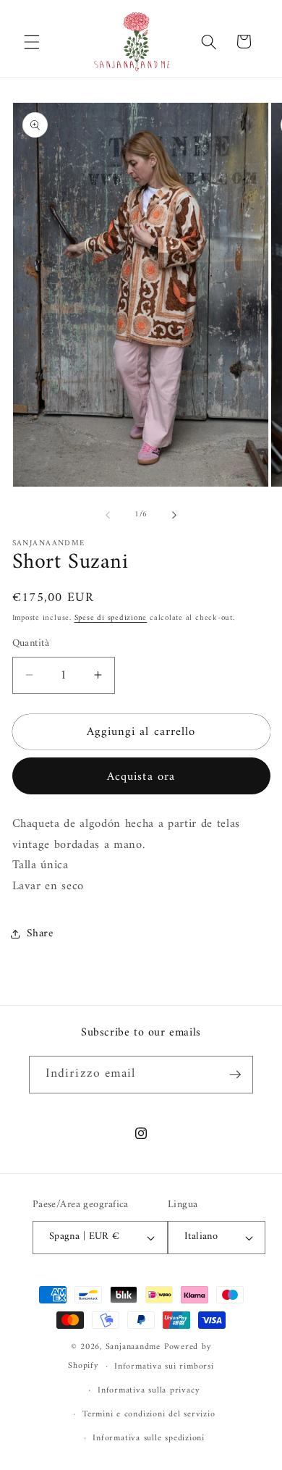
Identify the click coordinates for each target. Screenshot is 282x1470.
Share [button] (40, 934)
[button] (31, 41)
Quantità (31, 644)
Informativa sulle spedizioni (149, 1438)
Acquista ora (141, 776)
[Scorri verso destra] (174, 515)
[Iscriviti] (235, 1074)
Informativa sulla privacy (149, 1390)
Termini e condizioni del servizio (148, 1414)
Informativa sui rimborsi (163, 1366)
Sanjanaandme (135, 1347)
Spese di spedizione (111, 618)
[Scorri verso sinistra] (108, 515)
